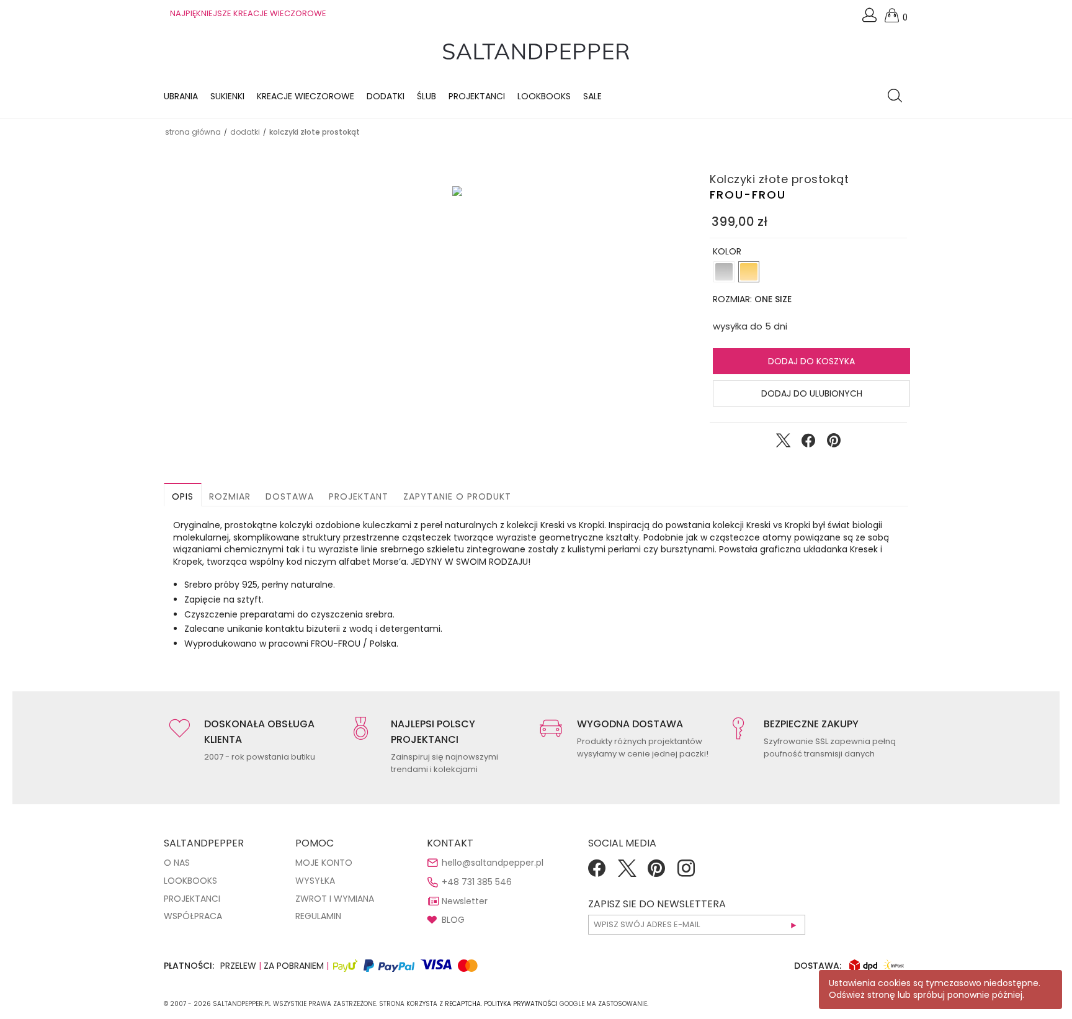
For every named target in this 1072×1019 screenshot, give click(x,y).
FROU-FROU (748, 194)
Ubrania (181, 96)
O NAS (177, 862)
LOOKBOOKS (544, 96)
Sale (592, 96)
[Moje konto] (870, 18)
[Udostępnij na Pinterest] (834, 443)
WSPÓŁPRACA (193, 916)
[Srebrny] (724, 271)
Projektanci (477, 96)
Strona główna (193, 132)
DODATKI (245, 132)
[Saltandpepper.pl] (536, 51)
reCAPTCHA (463, 1003)
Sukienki (227, 96)
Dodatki (385, 96)
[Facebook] (596, 872)
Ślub (426, 96)
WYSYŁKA (315, 880)
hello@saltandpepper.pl (492, 862)
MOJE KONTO (323, 862)
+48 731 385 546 (477, 882)
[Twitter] (626, 872)
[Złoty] (748, 271)
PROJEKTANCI (192, 898)
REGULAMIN (318, 916)
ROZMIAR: (752, 299)
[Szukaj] (898, 96)
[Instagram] (686, 872)
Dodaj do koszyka (811, 361)
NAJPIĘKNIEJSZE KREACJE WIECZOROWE (248, 13)
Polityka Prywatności (521, 1003)
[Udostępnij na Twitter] (783, 443)
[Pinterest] (656, 872)
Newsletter (465, 901)
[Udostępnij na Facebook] (808, 443)
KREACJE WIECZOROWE (305, 96)
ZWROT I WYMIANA (334, 898)
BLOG (453, 920)
